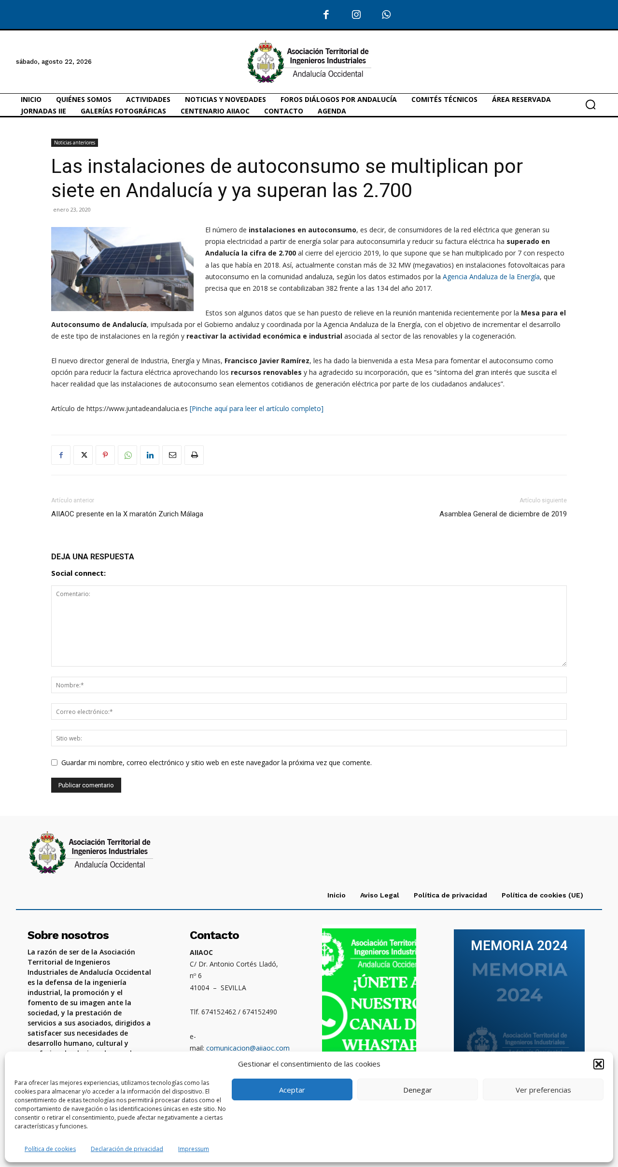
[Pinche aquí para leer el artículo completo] (256, 408)
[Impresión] (194, 455)
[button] (599, 1064)
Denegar (417, 1090)
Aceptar (292, 1090)
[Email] (172, 455)
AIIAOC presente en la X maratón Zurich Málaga (127, 514)
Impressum (193, 1149)
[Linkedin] (149, 455)
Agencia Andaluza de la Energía (491, 276)
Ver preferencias (543, 1090)
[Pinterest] (105, 455)
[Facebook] (326, 15)
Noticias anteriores (74, 142)
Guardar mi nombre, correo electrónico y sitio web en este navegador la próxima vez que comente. (216, 762)
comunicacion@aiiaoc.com (248, 1048)
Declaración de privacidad (127, 1149)
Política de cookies (50, 1149)
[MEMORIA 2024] (519, 1001)
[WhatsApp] (386, 15)
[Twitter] (83, 455)
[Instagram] (356, 15)
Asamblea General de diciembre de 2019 (503, 514)
